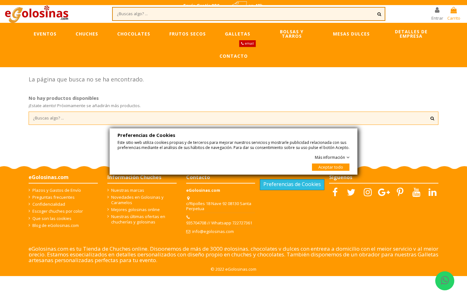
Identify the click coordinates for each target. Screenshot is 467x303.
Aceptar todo (330, 167)
